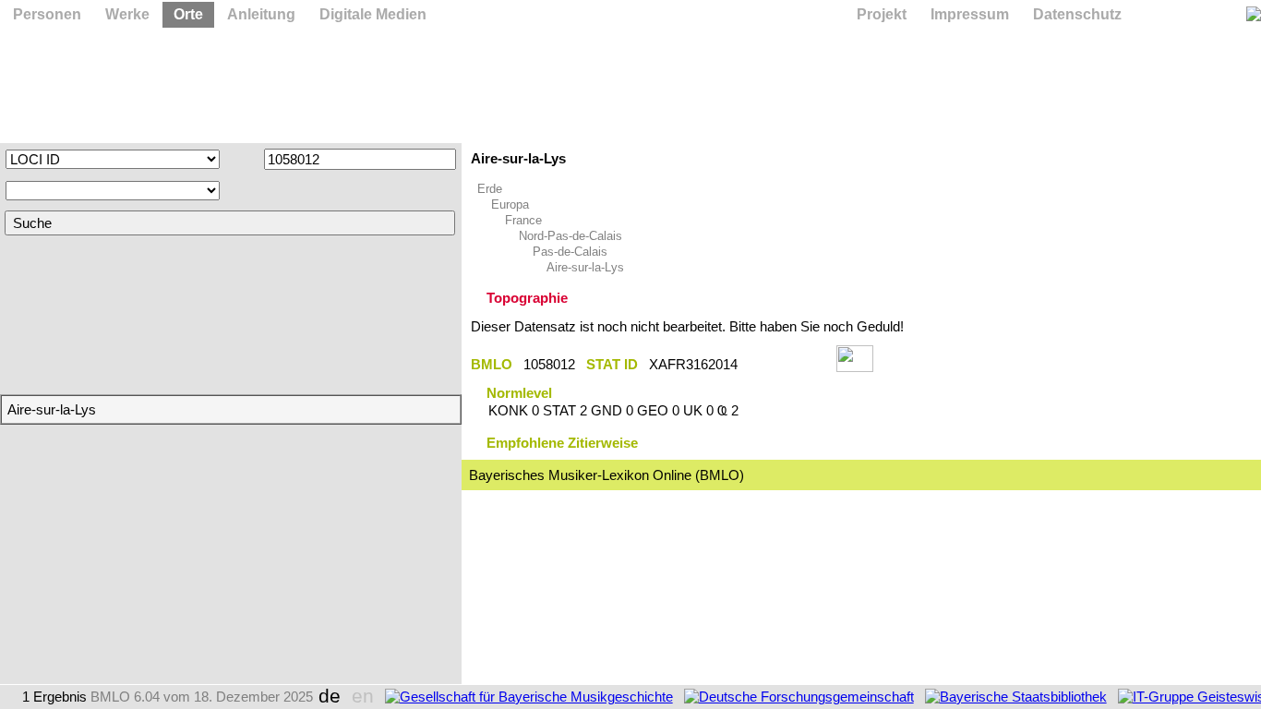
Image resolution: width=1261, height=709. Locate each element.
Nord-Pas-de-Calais (570, 236)
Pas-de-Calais (570, 251)
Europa (510, 204)
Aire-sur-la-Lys (585, 267)
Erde (489, 189)
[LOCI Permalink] (787, 364)
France (523, 220)
